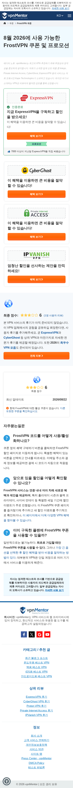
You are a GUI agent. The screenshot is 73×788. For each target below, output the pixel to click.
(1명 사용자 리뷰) (53, 315)
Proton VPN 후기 (36, 705)
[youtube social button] (47, 634)
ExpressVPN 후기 (36, 696)
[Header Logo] (15, 15)
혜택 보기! (35, 136)
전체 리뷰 (35, 355)
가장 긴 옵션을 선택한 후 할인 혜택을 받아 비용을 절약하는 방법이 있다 (36, 552)
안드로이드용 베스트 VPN (36, 676)
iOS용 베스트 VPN (36, 671)
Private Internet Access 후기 (36, 710)
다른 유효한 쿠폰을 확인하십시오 (35, 410)
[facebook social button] (24, 634)
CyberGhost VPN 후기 (36, 701)
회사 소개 (36, 735)
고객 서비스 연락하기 (36, 740)
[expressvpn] (36, 122)
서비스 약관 (37, 749)
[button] (7, 781)
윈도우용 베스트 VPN (36, 662)
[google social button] (39, 634)
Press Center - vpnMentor (36, 758)
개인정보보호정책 (36, 744)
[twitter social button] (32, 634)
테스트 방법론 (36, 767)
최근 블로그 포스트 (36, 658)
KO (59, 15)
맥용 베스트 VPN (36, 667)
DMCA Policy (36, 762)
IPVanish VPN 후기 (36, 714)
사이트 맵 (36, 753)
